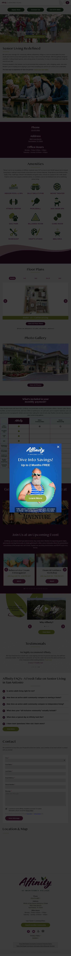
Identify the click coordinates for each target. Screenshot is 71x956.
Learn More (35, 498)
